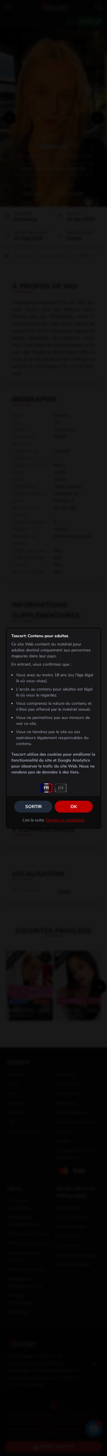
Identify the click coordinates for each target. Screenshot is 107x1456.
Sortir (33, 807)
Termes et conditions (65, 820)
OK (73, 807)
